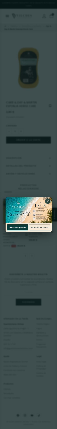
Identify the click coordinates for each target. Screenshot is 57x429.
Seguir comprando (17, 227)
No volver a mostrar (40, 227)
